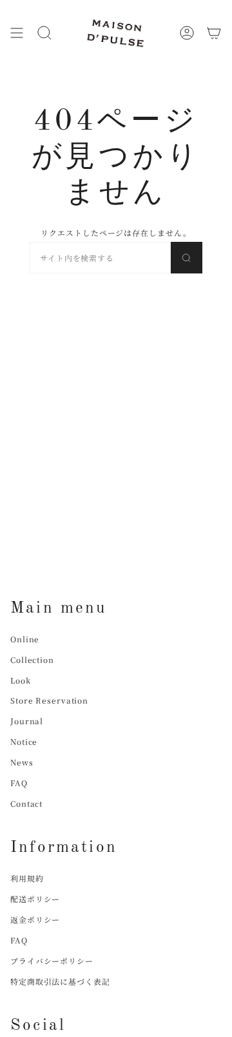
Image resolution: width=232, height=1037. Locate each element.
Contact (26, 803)
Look (20, 680)
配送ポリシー (35, 898)
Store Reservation (49, 700)
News (22, 761)
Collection (32, 659)
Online (24, 638)
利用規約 (27, 878)
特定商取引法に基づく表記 (60, 981)
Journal (26, 720)
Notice (23, 741)
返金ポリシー (35, 919)
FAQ (19, 782)
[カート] (213, 33)
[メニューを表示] (17, 33)
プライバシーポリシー (51, 960)
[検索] (186, 257)
